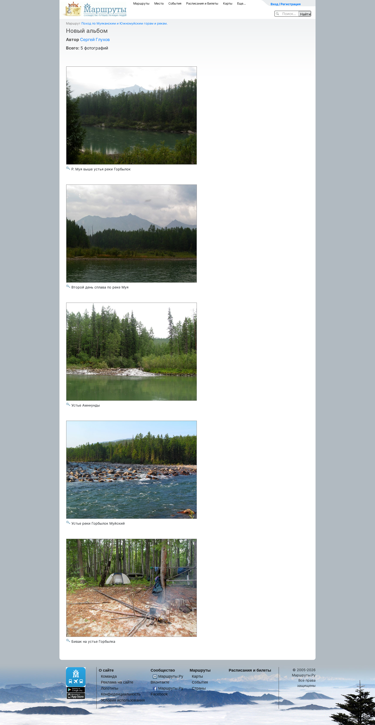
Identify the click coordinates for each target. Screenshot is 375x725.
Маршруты (141, 3)
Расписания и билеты (250, 670)
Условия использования (123, 700)
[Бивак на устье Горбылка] (68, 640)
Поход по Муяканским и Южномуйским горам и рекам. (124, 23)
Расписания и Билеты (202, 3)
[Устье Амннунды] (68, 404)
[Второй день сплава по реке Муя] (68, 286)
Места (159, 3)
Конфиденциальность (120, 694)
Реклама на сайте (117, 682)
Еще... (241, 3)
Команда (109, 676)
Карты (227, 3)
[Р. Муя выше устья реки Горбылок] (68, 168)
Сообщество (163, 670)
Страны (199, 688)
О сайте (106, 670)
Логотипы (109, 688)
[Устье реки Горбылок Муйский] (68, 522)
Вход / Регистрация (286, 4)
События (174, 3)
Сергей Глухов (95, 39)
